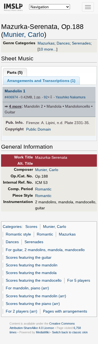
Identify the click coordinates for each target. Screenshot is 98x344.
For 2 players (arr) (21, 311)
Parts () (15, 72)
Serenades (81, 43)
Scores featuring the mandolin (31, 265)
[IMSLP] (14, 7)
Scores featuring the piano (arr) (33, 303)
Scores (31, 226)
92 (46, 97)
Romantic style (18, 234)
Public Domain (38, 129)
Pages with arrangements (65, 311)
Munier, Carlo (23, 34)
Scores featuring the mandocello (34, 280)
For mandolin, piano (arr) (27, 288)
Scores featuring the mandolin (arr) (36, 296)
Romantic (43, 189)
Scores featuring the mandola (31, 273)
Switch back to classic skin (70, 332)
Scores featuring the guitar (28, 257)
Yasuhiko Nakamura (70, 97)
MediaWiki (42, 332)
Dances (63, 43)
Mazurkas (46, 43)
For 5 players (78, 280)
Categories (12, 226)
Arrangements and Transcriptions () (41, 80)
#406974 (11, 97)
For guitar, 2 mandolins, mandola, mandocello (45, 250)
